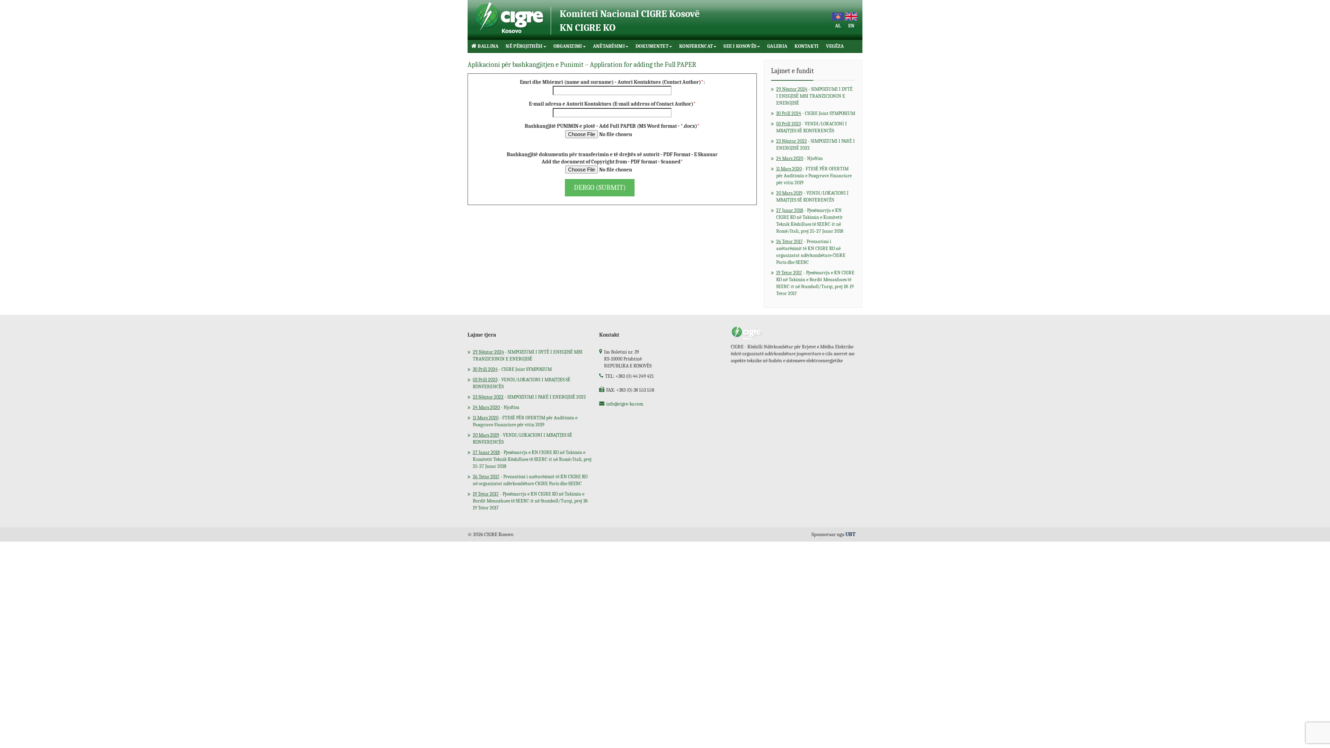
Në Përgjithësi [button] (524, 46)
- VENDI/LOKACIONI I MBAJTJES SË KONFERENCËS (811, 127)
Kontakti (806, 46)
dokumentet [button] (652, 46)
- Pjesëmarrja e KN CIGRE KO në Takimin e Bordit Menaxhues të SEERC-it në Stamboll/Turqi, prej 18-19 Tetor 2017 (815, 283)
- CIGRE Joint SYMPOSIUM (815, 113)
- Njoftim (799, 158)
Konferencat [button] (696, 46)
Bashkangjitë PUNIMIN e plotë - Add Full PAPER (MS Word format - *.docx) (612, 126)
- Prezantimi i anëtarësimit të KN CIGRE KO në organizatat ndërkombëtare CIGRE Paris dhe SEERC (810, 252)
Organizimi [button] (567, 46)
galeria (777, 46)
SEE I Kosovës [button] (740, 46)
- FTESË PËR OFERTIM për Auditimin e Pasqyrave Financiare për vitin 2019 (814, 176)
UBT (850, 534)
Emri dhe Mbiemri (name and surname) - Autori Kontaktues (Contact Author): (612, 82)
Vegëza (835, 46)
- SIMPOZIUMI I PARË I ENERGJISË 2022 (815, 144)
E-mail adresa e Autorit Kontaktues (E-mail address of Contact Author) (612, 104)
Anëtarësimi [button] (609, 46)
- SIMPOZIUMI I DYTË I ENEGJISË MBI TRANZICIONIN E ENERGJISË (814, 96)
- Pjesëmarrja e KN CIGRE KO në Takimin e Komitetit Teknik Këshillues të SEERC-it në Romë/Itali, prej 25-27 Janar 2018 (809, 220)
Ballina (488, 46)
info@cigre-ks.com (624, 404)
